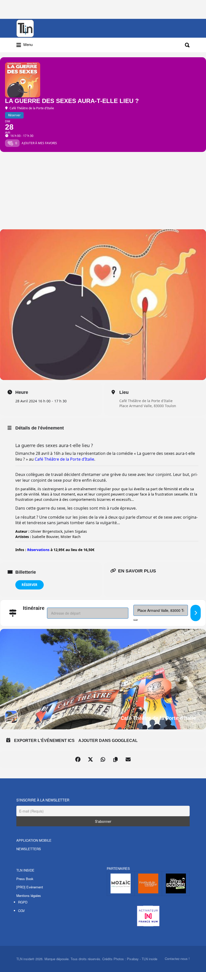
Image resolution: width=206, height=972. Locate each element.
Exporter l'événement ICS (44, 740)
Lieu (124, 392)
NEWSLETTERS (28, 848)
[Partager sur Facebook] (78, 759)
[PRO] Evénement (29, 887)
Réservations (38, 549)
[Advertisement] (103, 191)
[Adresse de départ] (195, 613)
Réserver (29, 584)
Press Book (24, 878)
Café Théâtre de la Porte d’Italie (64, 459)
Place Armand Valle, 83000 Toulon (147, 405)
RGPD (22, 902)
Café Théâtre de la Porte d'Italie (146, 400)
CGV (21, 910)
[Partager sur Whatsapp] (103, 759)
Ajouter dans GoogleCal (108, 740)
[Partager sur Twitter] (90, 759)
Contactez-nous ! (177, 958)
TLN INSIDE (25, 870)
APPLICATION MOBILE (34, 840)
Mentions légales (28, 895)
